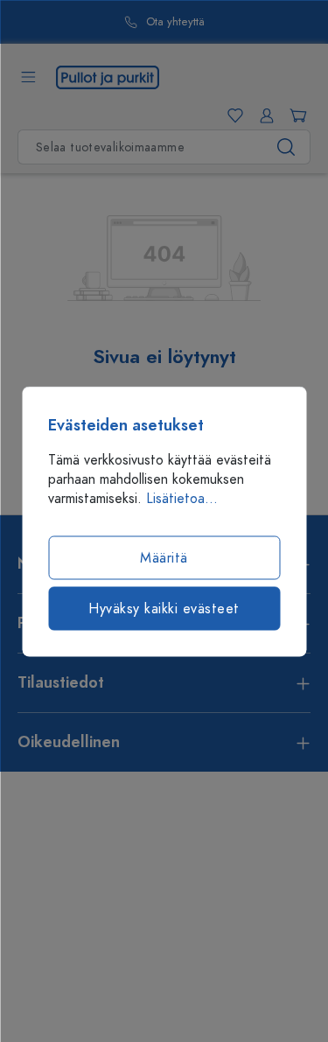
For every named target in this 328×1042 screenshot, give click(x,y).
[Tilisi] (263, 115)
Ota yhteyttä (175, 22)
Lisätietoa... (182, 497)
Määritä (164, 557)
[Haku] (286, 146)
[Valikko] (28, 76)
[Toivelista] (232, 115)
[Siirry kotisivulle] (107, 76)
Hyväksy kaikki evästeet (164, 608)
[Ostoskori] (295, 115)
